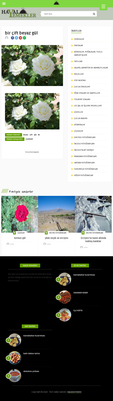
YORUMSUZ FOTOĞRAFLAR (86, 169)
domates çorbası (31, 371)
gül (35, 135)
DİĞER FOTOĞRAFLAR (83, 175)
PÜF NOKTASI (80, 80)
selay (12, 244)
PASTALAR (78, 45)
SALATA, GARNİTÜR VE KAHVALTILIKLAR (91, 67)
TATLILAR (78, 61)
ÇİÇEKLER (29, 139)
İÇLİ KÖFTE (78, 310)
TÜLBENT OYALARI (82, 99)
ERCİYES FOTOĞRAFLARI (85, 137)
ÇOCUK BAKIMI (81, 118)
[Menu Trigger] (103, 6)
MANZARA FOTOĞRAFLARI (85, 156)
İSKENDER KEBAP (80, 293)
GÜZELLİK (78, 112)
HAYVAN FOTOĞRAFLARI (84, 162)
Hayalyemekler (74, 392)
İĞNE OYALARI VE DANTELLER (87, 93)
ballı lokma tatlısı (31, 353)
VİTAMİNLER (79, 124)
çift (31, 135)
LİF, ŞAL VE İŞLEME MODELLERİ (88, 105)
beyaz (25, 135)
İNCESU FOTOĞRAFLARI (84, 143)
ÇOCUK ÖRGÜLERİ (82, 86)
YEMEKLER (79, 39)
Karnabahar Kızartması (84, 275)
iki (39, 135)
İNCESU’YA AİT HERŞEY (84, 150)
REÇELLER (79, 74)
